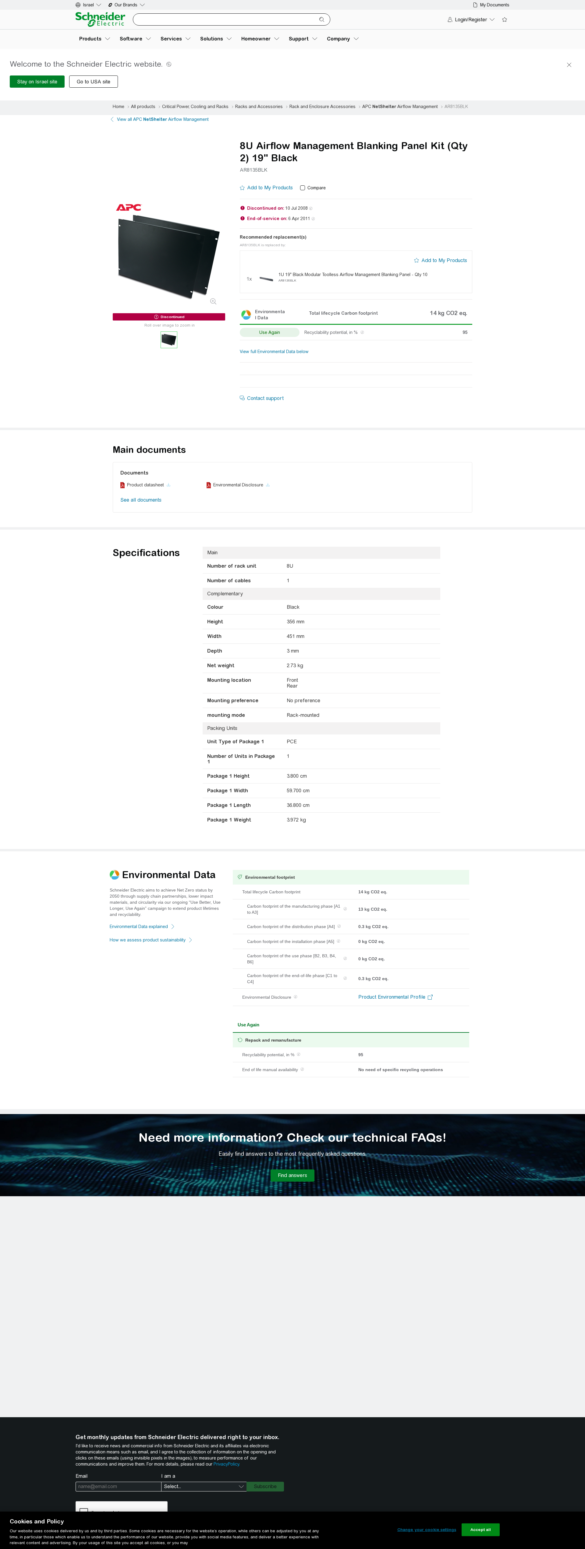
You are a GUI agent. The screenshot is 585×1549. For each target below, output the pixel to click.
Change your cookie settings (426, 1529)
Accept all (480, 1529)
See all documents (140, 500)
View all (163, 119)
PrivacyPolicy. (227, 1464)
